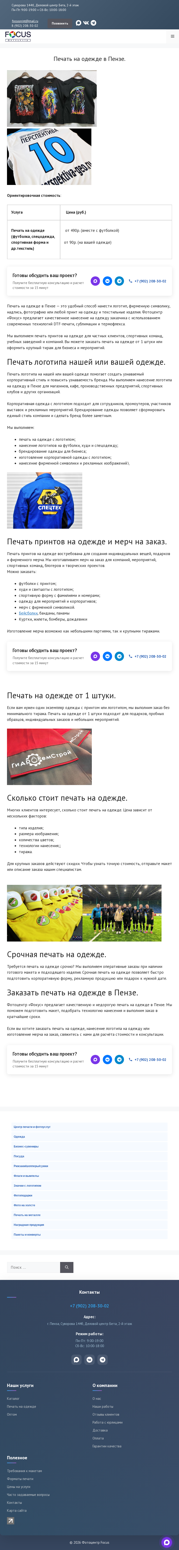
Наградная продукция (29, 1225)
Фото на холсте (24, 1205)
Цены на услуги (18, 1486)
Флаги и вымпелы (26, 1176)
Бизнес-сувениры (26, 1146)
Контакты (14, 1502)
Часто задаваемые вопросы (28, 1494)
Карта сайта (17, 1510)
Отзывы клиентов (106, 1414)
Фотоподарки (23, 1195)
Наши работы (103, 1406)
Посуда (19, 1156)
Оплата (98, 1438)
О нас (97, 1398)
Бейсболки (28, 613)
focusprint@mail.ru (25, 21)
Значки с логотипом (27, 1185)
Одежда (19, 1136)
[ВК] (89, 1360)
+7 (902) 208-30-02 (150, 281)
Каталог (13, 1398)
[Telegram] (119, 281)
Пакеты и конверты (27, 1234)
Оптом (12, 1414)
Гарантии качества (107, 1446)
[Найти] (66, 1267)
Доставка (100, 1430)
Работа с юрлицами (108, 1422)
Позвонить (60, 23)
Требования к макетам (24, 1471)
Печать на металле (27, 1215)
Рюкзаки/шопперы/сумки (31, 1166)
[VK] (107, 281)
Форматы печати (20, 1479)
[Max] (95, 281)
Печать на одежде (21, 1406)
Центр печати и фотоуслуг (32, 1127)
